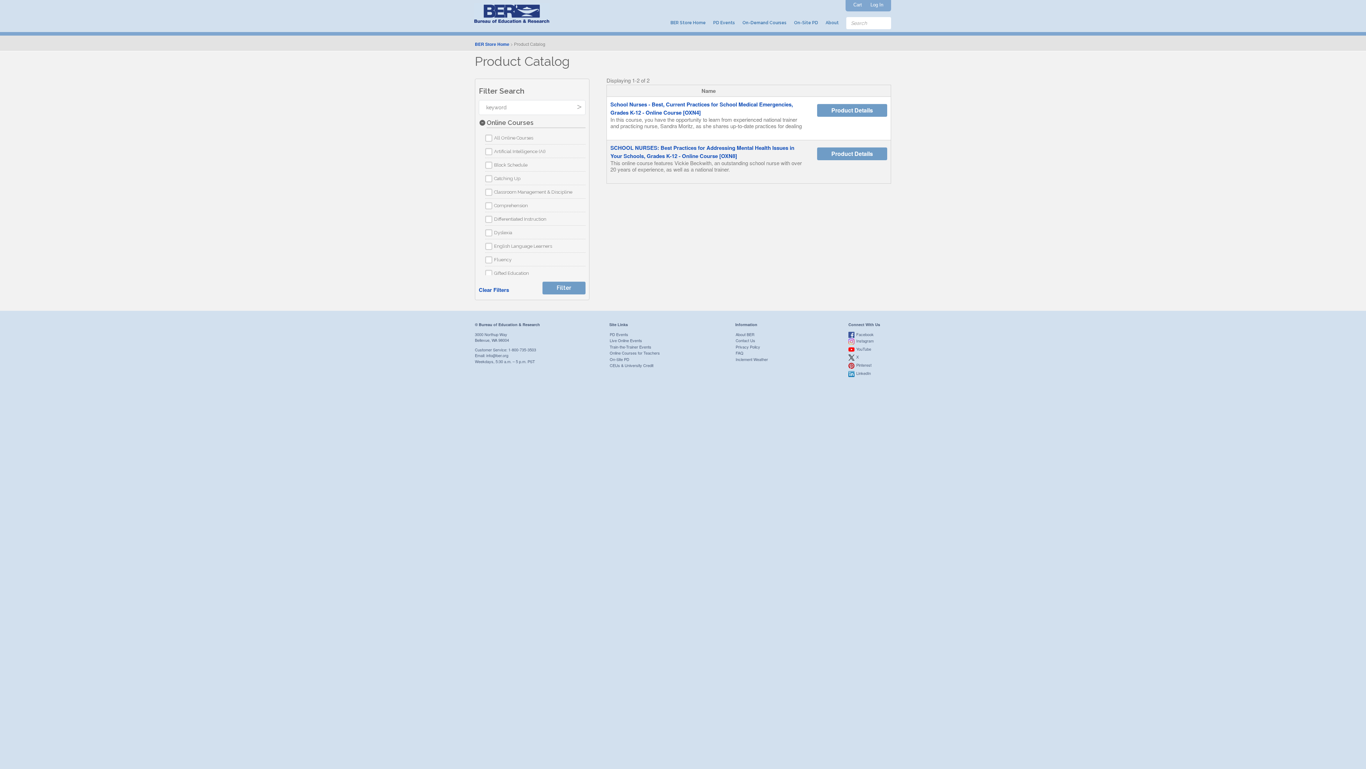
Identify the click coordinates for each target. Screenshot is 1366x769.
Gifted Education (511, 273)
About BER (745, 334)
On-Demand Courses (764, 22)
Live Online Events (626, 340)
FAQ (739, 353)
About (832, 22)
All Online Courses (513, 138)
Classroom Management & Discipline (533, 192)
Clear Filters (494, 290)
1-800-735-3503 (522, 349)
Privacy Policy (748, 347)
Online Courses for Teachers (635, 353)
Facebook (865, 334)
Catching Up (507, 178)
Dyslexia (503, 232)
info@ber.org (497, 355)
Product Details (852, 110)
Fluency (503, 259)
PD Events (724, 22)
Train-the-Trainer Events (630, 347)
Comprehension (511, 205)
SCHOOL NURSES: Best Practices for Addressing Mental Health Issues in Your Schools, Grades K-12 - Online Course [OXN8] (702, 152)
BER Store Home (688, 22)
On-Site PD (806, 22)
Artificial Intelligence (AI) (520, 151)
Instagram (865, 341)
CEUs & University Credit (631, 365)
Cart (857, 4)
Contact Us (745, 340)
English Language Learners (523, 246)
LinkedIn (863, 373)
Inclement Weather (752, 359)
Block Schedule (511, 165)
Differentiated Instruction (520, 219)
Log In (876, 4)
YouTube (863, 349)
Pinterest (864, 365)
